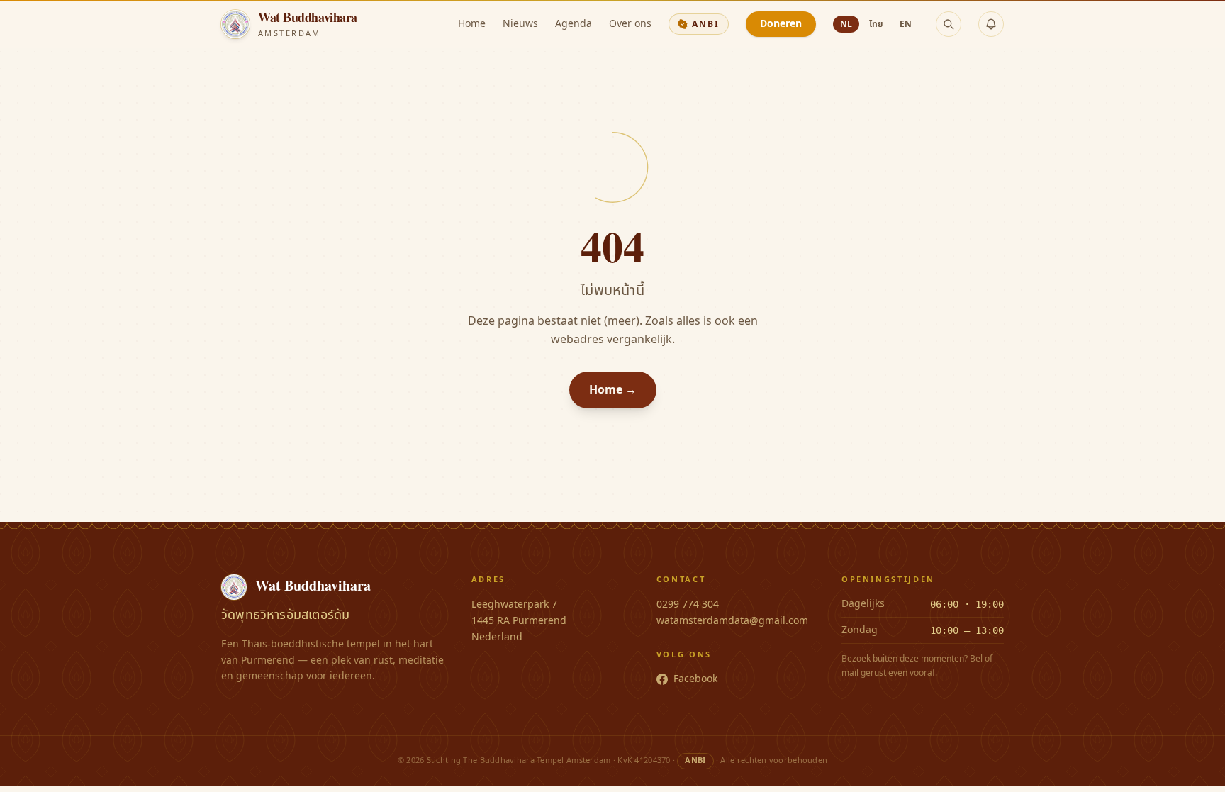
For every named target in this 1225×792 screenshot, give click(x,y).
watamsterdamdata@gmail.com (732, 620)
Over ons (630, 24)
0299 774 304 (687, 604)
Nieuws (520, 24)
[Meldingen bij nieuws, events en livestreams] (991, 24)
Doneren (781, 23)
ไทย (876, 24)
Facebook (695, 679)
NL (846, 24)
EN (906, 24)
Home (472, 24)
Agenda (573, 24)
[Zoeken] (948, 24)
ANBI (706, 24)
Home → (613, 389)
